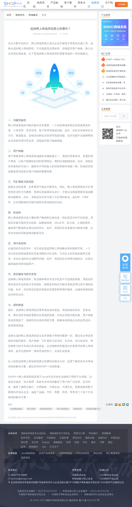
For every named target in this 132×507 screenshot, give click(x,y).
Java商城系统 (28, 453)
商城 (28, 310)
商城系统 (18, 217)
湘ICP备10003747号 (89, 500)
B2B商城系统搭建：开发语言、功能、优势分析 (115, 82)
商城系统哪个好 (93, 409)
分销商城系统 (65, 453)
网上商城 (31, 409)
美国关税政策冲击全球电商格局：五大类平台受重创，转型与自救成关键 (115, 88)
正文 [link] (44, 14)
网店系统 (97, 453)
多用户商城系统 (47, 453)
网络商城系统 (46, 409)
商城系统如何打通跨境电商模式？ (115, 71)
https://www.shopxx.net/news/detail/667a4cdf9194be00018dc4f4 (46, 417)
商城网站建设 (16, 409)
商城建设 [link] (33, 14)
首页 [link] (9, 14)
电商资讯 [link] (19, 14)
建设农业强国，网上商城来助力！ (115, 100)
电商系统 (25, 457)
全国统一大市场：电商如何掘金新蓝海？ (115, 94)
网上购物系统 (113, 453)
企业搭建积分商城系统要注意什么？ (115, 77)
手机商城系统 (83, 453)
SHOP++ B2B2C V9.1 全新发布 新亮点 (115, 59)
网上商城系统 (39, 43)
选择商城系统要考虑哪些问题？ (115, 65)
